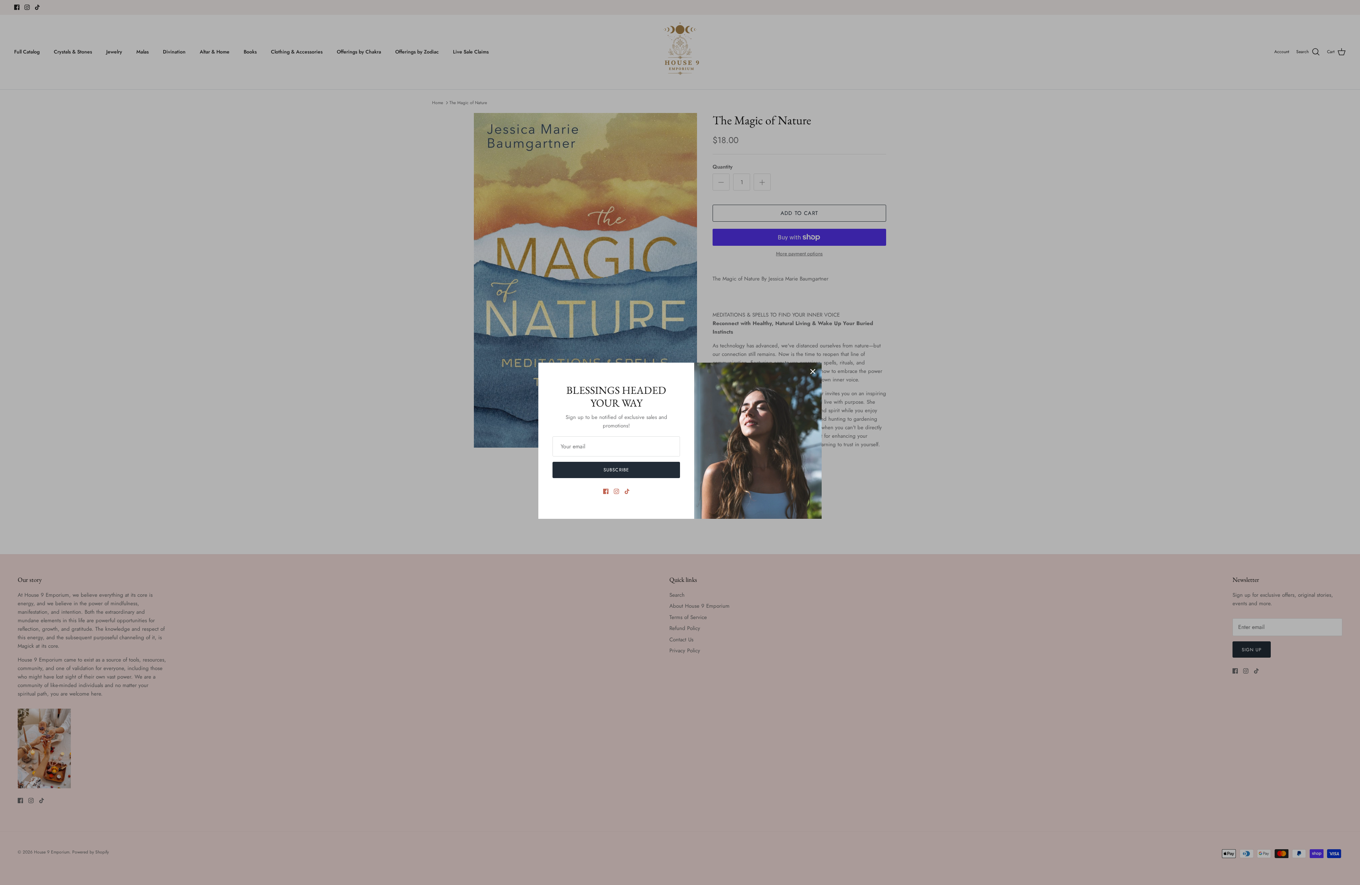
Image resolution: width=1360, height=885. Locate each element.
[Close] (813, 371)
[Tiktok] (627, 491)
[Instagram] (616, 491)
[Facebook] (605, 491)
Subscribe (616, 469)
